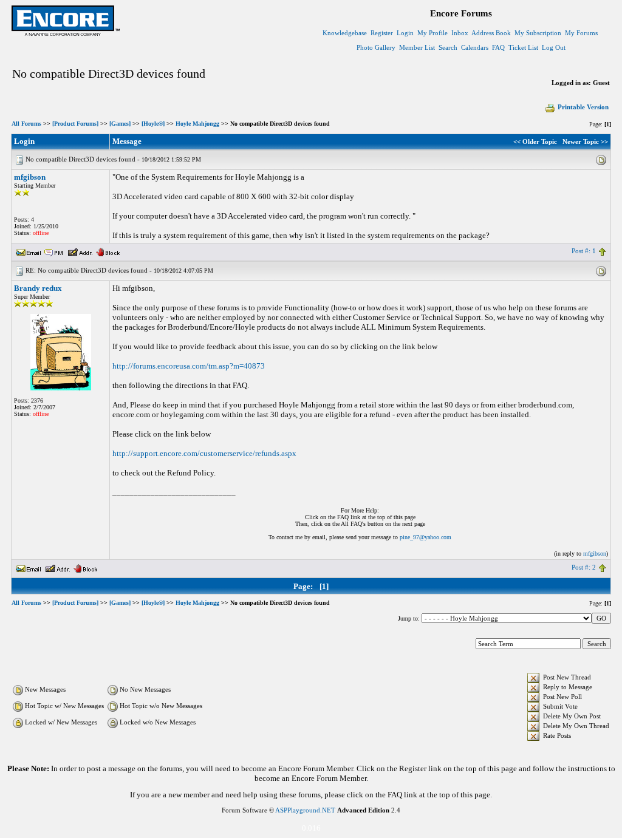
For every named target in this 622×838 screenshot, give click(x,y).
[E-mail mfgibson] (28, 250)
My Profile (432, 32)
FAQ (498, 47)
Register (382, 32)
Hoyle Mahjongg (197, 123)
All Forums (26, 123)
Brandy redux (38, 288)
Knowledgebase (345, 32)
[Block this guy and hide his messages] (107, 250)
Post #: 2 (584, 567)
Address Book (491, 32)
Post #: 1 (584, 250)
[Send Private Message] (54, 250)
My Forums (581, 32)
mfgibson (30, 177)
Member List (417, 47)
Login (405, 32)
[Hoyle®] (153, 123)
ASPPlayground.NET (305, 810)
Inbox (459, 32)
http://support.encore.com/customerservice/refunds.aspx (204, 453)
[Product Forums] (75, 123)
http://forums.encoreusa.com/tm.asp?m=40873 (188, 365)
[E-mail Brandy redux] (28, 567)
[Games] (120, 123)
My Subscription (537, 32)
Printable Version (583, 107)
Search (448, 47)
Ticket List (523, 47)
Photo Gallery (376, 47)
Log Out (554, 47)
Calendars (474, 47)
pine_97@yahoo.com (425, 537)
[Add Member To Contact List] (80, 250)
